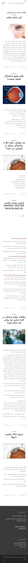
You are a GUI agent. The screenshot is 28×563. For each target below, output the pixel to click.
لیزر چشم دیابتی (14, 17)
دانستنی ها (14, 14)
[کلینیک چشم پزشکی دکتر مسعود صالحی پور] (16, 3)
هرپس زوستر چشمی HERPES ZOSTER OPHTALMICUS (14, 205)
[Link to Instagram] (5, 561)
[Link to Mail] (3, 561)
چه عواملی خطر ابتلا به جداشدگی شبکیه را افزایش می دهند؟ (14, 145)
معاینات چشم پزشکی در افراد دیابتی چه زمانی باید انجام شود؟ (14, 320)
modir (6, 67)
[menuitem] (4, 3)
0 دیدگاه (14, 67)
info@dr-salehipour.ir (20, 526)
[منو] (4, 3)
